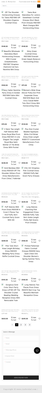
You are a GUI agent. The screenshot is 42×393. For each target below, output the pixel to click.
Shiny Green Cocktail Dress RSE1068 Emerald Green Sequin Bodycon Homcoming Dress (30, 76)
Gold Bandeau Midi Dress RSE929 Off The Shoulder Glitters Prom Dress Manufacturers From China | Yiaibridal (11, 193)
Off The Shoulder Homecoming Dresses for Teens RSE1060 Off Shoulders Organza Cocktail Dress (10, 37)
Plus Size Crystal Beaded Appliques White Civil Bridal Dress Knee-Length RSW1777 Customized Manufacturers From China (30, 154)
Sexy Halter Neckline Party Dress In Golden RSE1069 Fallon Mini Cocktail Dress (10, 115)
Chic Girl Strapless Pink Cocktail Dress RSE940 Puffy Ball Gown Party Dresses (30, 193)
